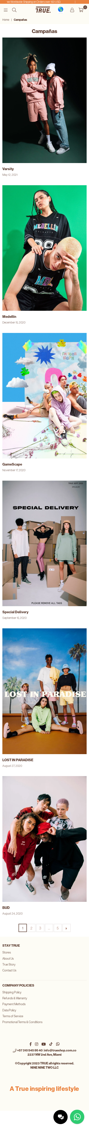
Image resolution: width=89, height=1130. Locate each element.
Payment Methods (14, 1004)
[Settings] (72, 9)
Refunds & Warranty (14, 998)
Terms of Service (12, 1016)
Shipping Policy (11, 992)
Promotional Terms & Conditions (22, 1022)
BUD (6, 908)
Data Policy (9, 1010)
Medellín (9, 317)
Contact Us (9, 970)
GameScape (12, 464)
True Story (8, 964)
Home (5, 19)
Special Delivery (15, 612)
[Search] (14, 9)
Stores (6, 952)
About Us (8, 958)
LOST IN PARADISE (17, 760)
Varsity (8, 169)
